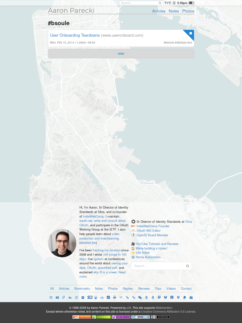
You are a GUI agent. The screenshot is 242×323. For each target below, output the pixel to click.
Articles (158, 11)
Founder (163, 226)
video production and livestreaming (99, 235)
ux (190, 42)
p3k (128, 308)
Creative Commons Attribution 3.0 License (168, 311)
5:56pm (182, 2)
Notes (174, 11)
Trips (158, 288)
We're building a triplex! (152, 248)
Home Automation (148, 257)
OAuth (91, 267)
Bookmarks (82, 288)
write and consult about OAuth (102, 222)
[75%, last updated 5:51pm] (191, 2)
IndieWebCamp (93, 216)
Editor (156, 230)
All (52, 288)
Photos (188, 11)
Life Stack (143, 252)
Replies (128, 288)
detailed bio (88, 242)
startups (182, 42)
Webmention (164, 308)
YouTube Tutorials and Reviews (157, 243)
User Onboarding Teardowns (75, 35)
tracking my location (106, 250)
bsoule (169, 42)
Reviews (144, 288)
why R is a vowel (105, 272)
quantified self (107, 267)
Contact (186, 288)
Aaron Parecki (71, 10)
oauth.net (85, 220)
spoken (99, 259)
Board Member (158, 235)
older (121, 53)
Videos (171, 288)
